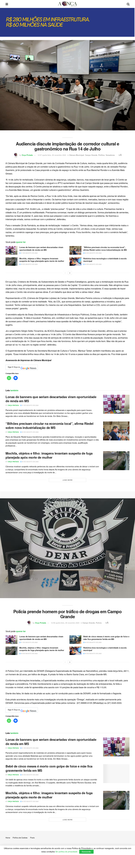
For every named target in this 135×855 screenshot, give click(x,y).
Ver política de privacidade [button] (66, 851)
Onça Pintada (27, 155)
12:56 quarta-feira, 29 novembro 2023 (65, 623)
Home (8, 837)
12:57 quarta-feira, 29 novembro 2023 (52, 155)
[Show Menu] (7, 4)
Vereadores (110, 155)
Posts (32, 837)
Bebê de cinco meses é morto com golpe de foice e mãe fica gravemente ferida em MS (106, 637)
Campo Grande (91, 155)
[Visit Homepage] (67, 4)
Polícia (99, 623)
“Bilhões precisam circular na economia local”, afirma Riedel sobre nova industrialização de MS (105, 248)
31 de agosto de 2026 (29, 253)
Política (101, 155)
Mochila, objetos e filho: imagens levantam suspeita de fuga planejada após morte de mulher (41, 259)
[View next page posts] (70, 273)
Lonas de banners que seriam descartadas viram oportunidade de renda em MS (41, 248)
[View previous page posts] (65, 273)
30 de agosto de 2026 (93, 253)
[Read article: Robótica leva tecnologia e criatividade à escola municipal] (75, 261)
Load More (68, 480)
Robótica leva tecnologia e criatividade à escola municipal (105, 259)
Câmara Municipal (76, 155)
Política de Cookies (20, 837)
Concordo (86, 851)
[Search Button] (128, 4)
